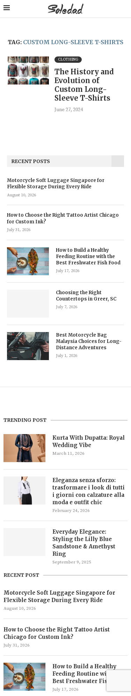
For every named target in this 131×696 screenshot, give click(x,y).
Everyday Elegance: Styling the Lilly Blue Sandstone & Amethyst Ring (83, 542)
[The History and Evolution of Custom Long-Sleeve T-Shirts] (28, 70)
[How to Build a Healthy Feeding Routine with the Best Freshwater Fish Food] (28, 261)
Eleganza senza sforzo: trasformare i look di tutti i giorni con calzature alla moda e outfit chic (88, 491)
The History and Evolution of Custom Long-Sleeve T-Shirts (84, 84)
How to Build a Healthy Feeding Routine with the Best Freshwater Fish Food (88, 256)
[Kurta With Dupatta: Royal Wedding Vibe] (24, 448)
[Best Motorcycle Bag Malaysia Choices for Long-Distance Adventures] (28, 346)
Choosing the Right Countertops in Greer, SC (86, 296)
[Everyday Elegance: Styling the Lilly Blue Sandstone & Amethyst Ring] (24, 542)
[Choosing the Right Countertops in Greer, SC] (28, 304)
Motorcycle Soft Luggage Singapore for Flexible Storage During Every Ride (55, 183)
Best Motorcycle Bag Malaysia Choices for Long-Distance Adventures (89, 341)
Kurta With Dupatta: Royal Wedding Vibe (88, 441)
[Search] (124, 9)
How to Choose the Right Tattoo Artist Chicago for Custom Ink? (63, 218)
